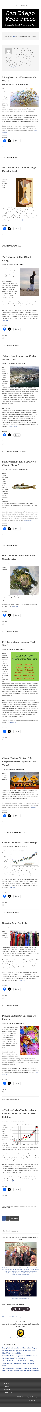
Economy (25, 1206)
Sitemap (6, 1383)
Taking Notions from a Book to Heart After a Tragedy (19, 1348)
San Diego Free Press (20, 16)
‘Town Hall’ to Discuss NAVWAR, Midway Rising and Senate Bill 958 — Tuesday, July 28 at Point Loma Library (19, 1363)
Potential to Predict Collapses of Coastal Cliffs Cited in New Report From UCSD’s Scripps (19, 1357)
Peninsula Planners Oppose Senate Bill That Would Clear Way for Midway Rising (18, 1352)
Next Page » (14, 1218)
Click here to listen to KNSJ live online (20, 1338)
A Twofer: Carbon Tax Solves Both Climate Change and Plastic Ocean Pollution (19, 1113)
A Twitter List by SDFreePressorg (11, 1317)
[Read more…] (19, 220)
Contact (6, 1386)
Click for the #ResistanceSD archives (20, 1298)
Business (19, 1206)
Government (23, 451)
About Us (7, 1389)
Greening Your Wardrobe (14, 922)
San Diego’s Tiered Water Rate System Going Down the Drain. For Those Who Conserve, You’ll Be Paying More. (20, 1369)
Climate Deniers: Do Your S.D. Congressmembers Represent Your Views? (19, 761)
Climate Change (15, 247)
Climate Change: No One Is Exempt (19, 842)
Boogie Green (14, 67)
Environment (14, 157)
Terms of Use (8, 1392)
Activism (13, 748)
